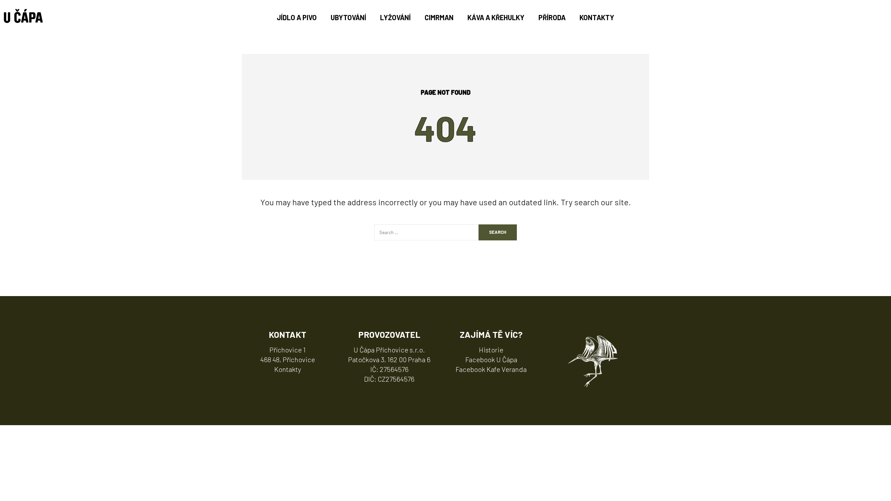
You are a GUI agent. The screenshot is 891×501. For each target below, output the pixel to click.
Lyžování (395, 17)
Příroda (552, 17)
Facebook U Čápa (491, 359)
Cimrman (439, 17)
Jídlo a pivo (297, 17)
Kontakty (596, 17)
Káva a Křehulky (496, 17)
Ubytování (348, 17)
